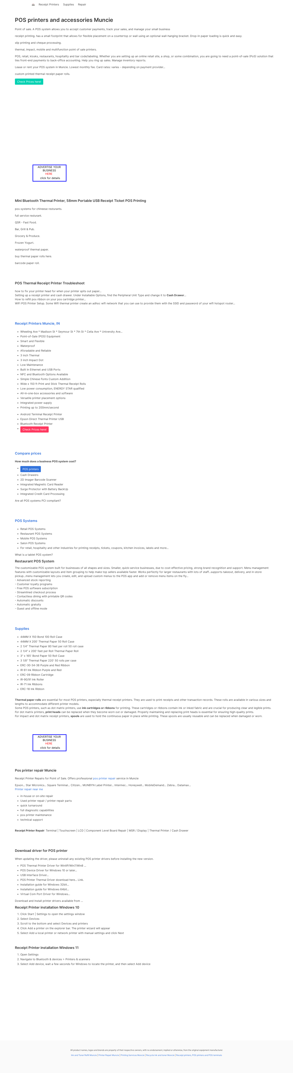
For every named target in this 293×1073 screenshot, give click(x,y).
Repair (82, 4)
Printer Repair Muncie (109, 1055)
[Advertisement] (134, 124)
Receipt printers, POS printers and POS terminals (199, 1055)
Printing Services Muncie (132, 1055)
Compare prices (28, 453)
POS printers (31, 469)
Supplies (68, 4)
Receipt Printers (49, 4)
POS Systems (26, 521)
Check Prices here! (29, 81)
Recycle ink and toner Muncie (160, 1055)
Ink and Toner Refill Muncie (84, 1055)
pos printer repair (104, 778)
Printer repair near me (29, 789)
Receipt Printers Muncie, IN (37, 323)
